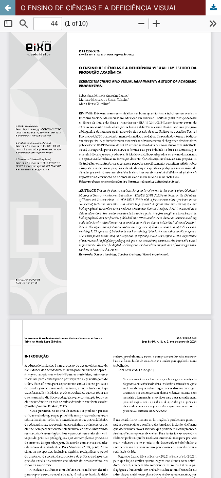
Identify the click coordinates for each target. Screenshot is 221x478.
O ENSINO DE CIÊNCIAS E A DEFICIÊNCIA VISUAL (99, 8)
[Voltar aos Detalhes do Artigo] (7, 7)
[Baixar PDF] (213, 7)
